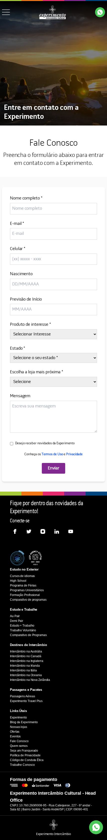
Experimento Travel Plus (26, 701)
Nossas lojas (18, 727)
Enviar (53, 468)
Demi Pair (16, 621)
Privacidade (74, 454)
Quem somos (19, 746)
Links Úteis (18, 711)
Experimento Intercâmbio (53, 834)
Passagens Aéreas (22, 696)
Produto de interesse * (30, 324)
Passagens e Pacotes (26, 690)
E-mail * (17, 223)
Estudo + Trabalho (22, 625)
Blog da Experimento (24, 722)
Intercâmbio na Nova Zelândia (30, 680)
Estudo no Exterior (24, 569)
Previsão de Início (26, 299)
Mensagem (20, 395)
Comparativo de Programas (28, 635)
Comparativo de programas (28, 599)
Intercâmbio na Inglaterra (26, 661)
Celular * (17, 248)
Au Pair (15, 616)
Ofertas (14, 731)
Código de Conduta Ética (27, 760)
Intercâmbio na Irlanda (25, 665)
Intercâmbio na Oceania (26, 675)
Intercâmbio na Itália (23, 670)
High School (18, 580)
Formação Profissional (25, 595)
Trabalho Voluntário (23, 630)
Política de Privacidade (25, 755)
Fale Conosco (19, 741)
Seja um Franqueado (24, 750)
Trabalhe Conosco (22, 765)
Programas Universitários (27, 590)
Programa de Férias (23, 585)
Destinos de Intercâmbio (28, 645)
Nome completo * (26, 198)
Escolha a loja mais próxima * (36, 372)
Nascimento (21, 273)
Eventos (15, 736)
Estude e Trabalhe (23, 609)
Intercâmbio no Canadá (25, 656)
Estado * (17, 348)
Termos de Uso (52, 454)
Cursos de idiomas (22, 576)
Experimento (18, 717)
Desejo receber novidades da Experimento (45, 443)
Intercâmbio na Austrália (26, 651)
